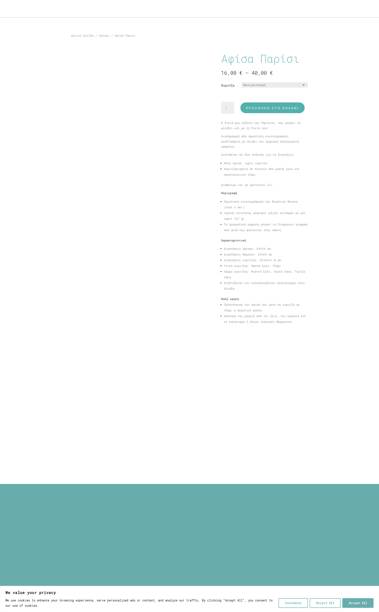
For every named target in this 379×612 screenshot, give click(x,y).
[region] (189, 599)
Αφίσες (104, 35)
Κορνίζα (227, 85)
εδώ (269, 185)
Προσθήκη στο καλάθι (272, 108)
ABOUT (13, 9)
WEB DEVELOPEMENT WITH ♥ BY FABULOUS (226, 560)
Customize (293, 603)
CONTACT (81, 9)
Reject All (325, 603)
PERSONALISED (55, 9)
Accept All (358, 603)
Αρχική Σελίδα (82, 35)
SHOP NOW (356, 9)
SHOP (28, 9)
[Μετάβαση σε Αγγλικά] (101, 9)
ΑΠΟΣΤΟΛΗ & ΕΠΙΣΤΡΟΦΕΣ (177, 515)
